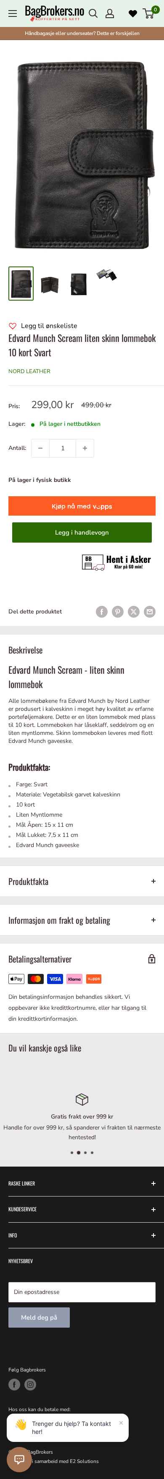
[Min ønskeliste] (133, 13)
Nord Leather (29, 371)
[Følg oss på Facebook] (14, 1384)
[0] (148, 13)
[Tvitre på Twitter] (134, 612)
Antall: (17, 448)
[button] (19, 1459)
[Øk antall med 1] (85, 448)
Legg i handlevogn (82, 532)
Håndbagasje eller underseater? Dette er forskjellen (82, 33)
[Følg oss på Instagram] (30, 1384)
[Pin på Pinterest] (118, 612)
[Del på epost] (150, 612)
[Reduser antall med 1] (40, 448)
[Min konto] (110, 13)
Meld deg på (39, 1317)
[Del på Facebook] (102, 612)
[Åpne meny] (12, 13)
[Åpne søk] (93, 13)
